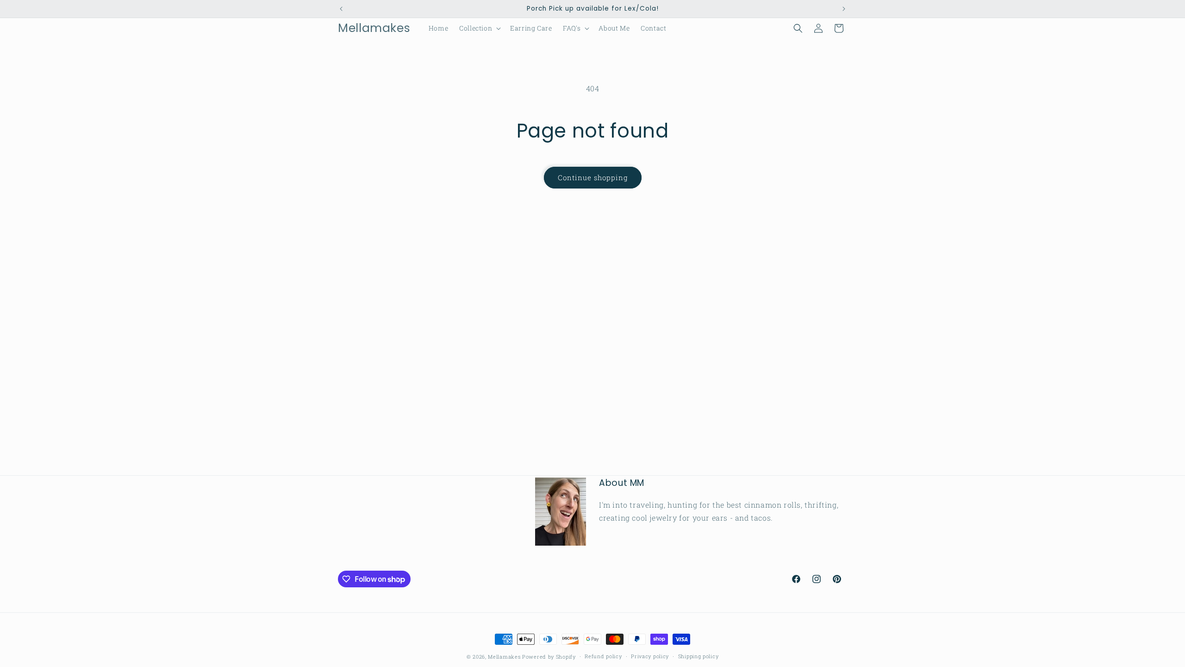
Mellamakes (504, 656)
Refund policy (603, 656)
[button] (479, 28)
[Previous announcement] (341, 9)
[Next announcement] (844, 9)
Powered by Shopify (549, 656)
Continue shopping (593, 177)
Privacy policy (650, 656)
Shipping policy (698, 656)
